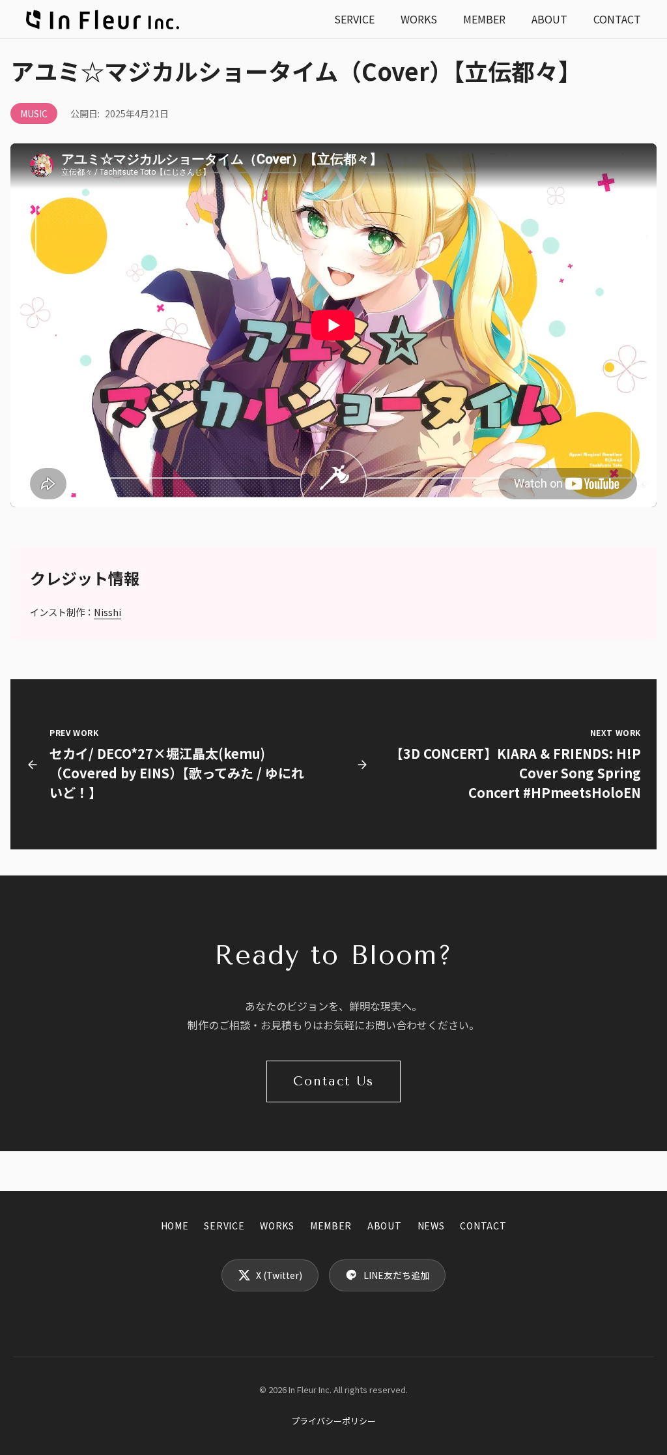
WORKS (419, 19)
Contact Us (333, 1081)
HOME (175, 1225)
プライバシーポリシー (333, 1421)
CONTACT (617, 19)
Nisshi (107, 612)
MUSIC (34, 113)
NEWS (431, 1225)
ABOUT (549, 19)
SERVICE (354, 19)
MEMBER (484, 19)
